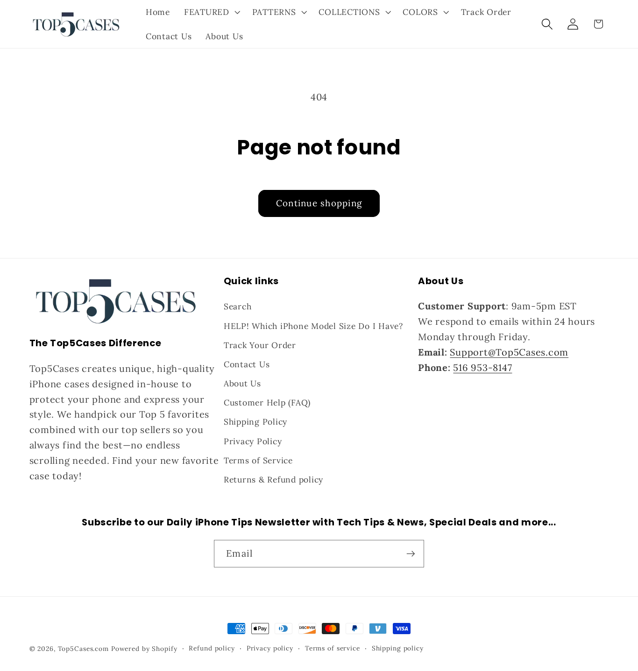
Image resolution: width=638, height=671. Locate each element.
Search (238, 306)
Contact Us (247, 364)
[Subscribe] (411, 553)
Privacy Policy (253, 441)
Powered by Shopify (144, 648)
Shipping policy (398, 648)
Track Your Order (260, 345)
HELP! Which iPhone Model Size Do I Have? (313, 326)
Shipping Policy (255, 421)
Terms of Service (258, 460)
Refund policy (211, 648)
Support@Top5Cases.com (509, 352)
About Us (242, 383)
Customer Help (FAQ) (267, 402)
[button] (211, 12)
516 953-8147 (482, 367)
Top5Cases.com (83, 648)
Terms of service (332, 648)
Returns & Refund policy (273, 479)
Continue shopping (319, 203)
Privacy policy (270, 648)
